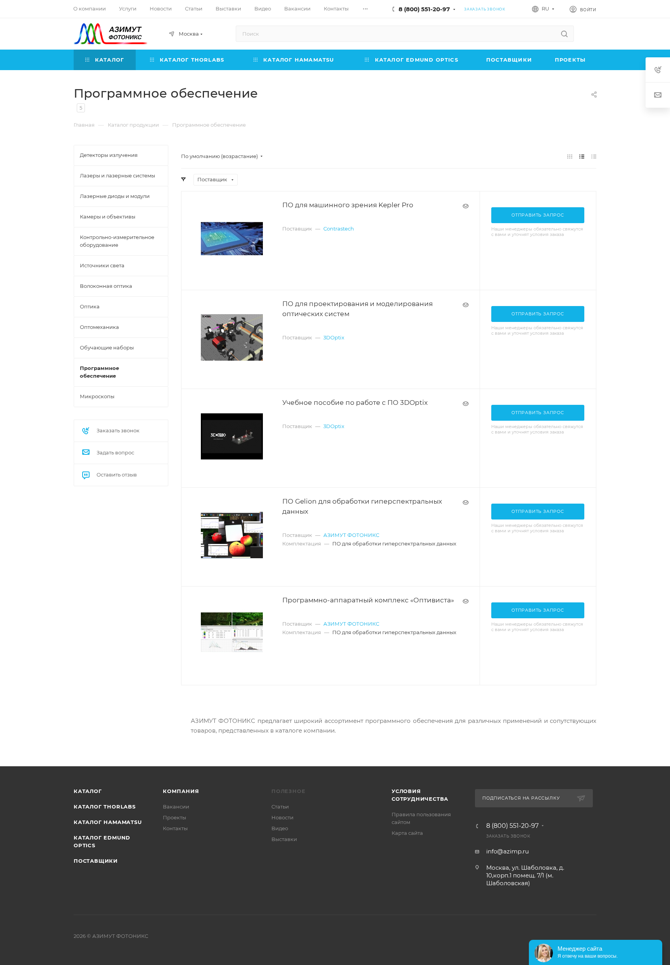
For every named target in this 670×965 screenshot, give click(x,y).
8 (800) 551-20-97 (424, 9)
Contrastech (338, 228)
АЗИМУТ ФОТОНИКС (351, 535)
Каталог (88, 791)
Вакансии (176, 806)
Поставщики (96, 861)
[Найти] (564, 34)
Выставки (284, 839)
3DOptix (333, 337)
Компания (181, 791)
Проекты (174, 817)
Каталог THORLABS (105, 806)
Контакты (175, 828)
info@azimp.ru (507, 851)
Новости (282, 817)
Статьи (280, 806)
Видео (279, 828)
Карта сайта (407, 833)
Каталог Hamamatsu (108, 822)
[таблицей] (594, 156)
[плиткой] (570, 156)
